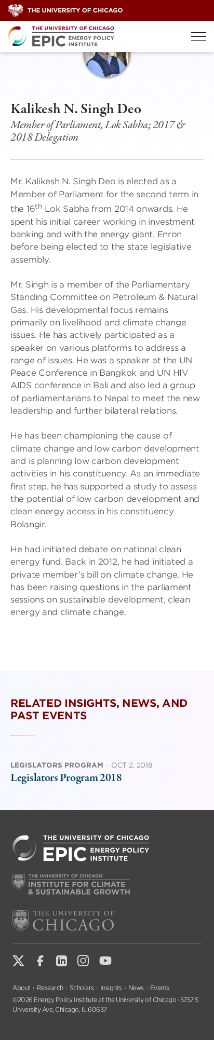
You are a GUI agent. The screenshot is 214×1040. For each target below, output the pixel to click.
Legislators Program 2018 (66, 778)
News (136, 988)
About (21, 988)
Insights (111, 988)
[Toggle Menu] (198, 37)
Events (159, 988)
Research (50, 988)
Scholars (82, 988)
